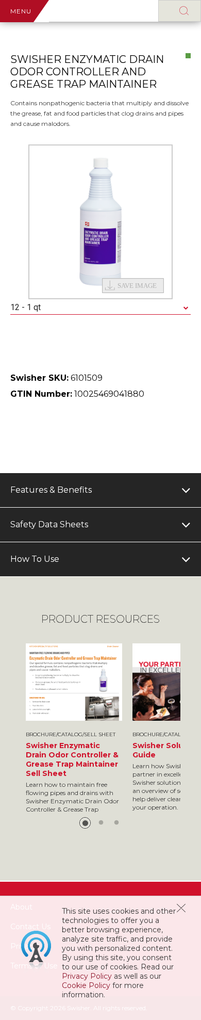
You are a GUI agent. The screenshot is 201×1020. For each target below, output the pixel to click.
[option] (100, 221)
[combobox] (100, 308)
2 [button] (101, 823)
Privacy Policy (87, 976)
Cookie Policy (86, 985)
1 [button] (85, 823)
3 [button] (116, 823)
